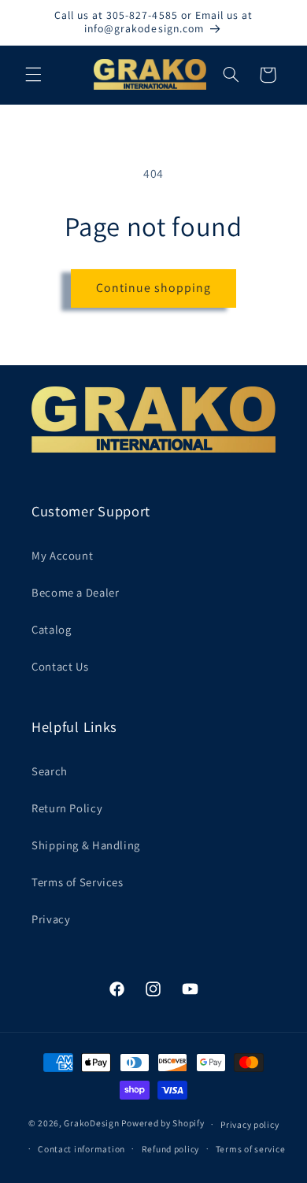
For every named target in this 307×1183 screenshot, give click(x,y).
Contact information (81, 1149)
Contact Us (59, 666)
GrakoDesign (91, 1123)
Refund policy (171, 1149)
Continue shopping (154, 287)
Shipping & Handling (85, 844)
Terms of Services (77, 881)
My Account (62, 555)
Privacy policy (249, 1124)
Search (49, 770)
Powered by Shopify (162, 1123)
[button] (33, 75)
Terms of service (251, 1149)
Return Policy (66, 807)
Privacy (50, 918)
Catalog (51, 629)
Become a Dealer (75, 592)
